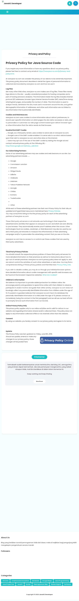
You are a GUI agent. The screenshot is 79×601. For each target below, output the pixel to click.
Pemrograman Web (41, 584)
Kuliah (28, 584)
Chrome (5, 581)
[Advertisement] (41, 30)
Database (35, 581)
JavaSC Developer (46, 594)
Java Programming (62, 581)
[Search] (75, 3)
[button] (69, 3)
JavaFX (20, 584)
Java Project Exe (8, 584)
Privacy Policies (54, 211)
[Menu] (35, 11)
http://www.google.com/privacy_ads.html (22, 146)
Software (67, 584)
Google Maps (47, 581)
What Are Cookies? (49, 275)
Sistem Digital (56, 584)
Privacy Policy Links (64, 265)
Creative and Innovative (20, 581)
